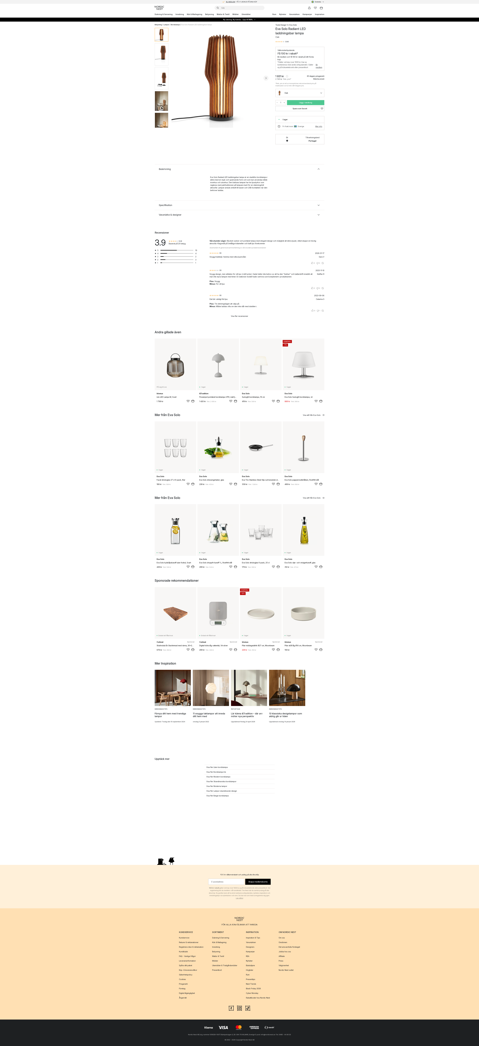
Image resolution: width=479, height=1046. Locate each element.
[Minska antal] (277, 102)
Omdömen (283, 942)
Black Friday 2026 (253, 988)
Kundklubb (183, 952)
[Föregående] (176, 78)
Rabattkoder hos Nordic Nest (258, 998)
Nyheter (282, 14)
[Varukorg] (321, 8)
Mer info (318, 126)
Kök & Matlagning (194, 14)
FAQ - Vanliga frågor (187, 956)
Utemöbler (246, 14)
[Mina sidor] (309, 8)
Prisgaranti (183, 984)
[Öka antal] (284, 102)
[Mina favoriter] (315, 8)
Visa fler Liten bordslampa (217, 767)
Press (281, 961)
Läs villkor (239, 898)
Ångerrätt (183, 998)
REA (247, 956)
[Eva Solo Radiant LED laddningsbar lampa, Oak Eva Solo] (221, 78)
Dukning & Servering (164, 14)
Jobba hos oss (285, 952)
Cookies (182, 979)
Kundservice (184, 938)
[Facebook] (231, 1008)
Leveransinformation (187, 961)
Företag (182, 988)
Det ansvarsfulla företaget (289, 947)
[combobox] (317, 2)
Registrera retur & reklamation (191, 947)
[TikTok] (248, 1008)
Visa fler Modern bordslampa (218, 777)
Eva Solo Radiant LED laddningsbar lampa (196, 25)
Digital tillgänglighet (187, 993)
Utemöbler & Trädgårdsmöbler (224, 965)
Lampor (166, 25)
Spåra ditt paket (185, 965)
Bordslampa (175, 25)
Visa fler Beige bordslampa (217, 796)
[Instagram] (239, 1008)
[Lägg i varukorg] (192, 400)
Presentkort (217, 970)
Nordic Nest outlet (286, 970)
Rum (274, 14)
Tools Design (280, 25)
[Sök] (218, 8)
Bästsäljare (250, 965)
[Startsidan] (159, 8)
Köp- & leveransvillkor (188, 970)
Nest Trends (251, 984)
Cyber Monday (252, 993)
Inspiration (319, 14)
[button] (282, 42)
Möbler (236, 14)
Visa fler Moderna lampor (216, 786)
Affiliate (282, 956)
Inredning (180, 14)
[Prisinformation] (287, 76)
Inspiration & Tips (253, 938)
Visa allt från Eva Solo (312, 415)
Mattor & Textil (223, 14)
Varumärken (294, 14)
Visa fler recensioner (239, 316)
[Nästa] (265, 78)
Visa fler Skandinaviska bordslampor (221, 781)
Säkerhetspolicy (185, 975)
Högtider (249, 970)
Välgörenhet (284, 965)
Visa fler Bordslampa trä (216, 772)
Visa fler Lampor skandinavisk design (221, 791)
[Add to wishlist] (188, 401)
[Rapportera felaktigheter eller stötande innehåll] (322, 263)
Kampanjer (307, 14)
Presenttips (250, 979)
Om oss (282, 938)
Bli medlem (319, 66)
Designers (250, 947)
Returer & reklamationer (188, 942)
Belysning (209, 14)
